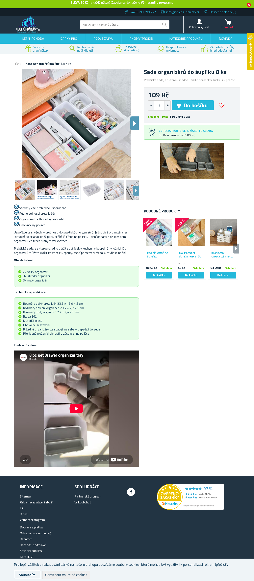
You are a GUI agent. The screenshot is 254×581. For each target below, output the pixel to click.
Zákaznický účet (199, 27)
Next (136, 191)
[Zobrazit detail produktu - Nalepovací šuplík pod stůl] (191, 233)
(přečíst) (221, 564)
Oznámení (26, 539)
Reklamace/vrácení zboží (36, 502)
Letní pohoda (33, 38)
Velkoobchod (82, 502)
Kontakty (26, 556)
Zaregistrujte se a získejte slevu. (186, 130)
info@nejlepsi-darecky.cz (182, 12)
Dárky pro (68, 38)
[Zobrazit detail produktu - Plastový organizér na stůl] (223, 233)
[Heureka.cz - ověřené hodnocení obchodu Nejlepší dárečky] (190, 508)
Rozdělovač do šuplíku (157, 255)
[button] (167, 105)
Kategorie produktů (186, 38)
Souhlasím (27, 574)
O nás (24, 514)
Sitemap (25, 496)
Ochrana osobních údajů (35, 533)
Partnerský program (87, 496)
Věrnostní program (32, 519)
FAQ (23, 508)
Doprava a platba (31, 527)
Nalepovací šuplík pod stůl (190, 255)
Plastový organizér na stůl (220, 255)
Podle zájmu (103, 38)
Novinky (225, 38)
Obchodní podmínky (33, 545)
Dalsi (134, 123)
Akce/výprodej (141, 38)
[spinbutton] (159, 105)
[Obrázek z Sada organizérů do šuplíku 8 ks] (25, 190)
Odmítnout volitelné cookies (66, 574)
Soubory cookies (31, 550)
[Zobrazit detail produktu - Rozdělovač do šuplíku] (159, 233)
